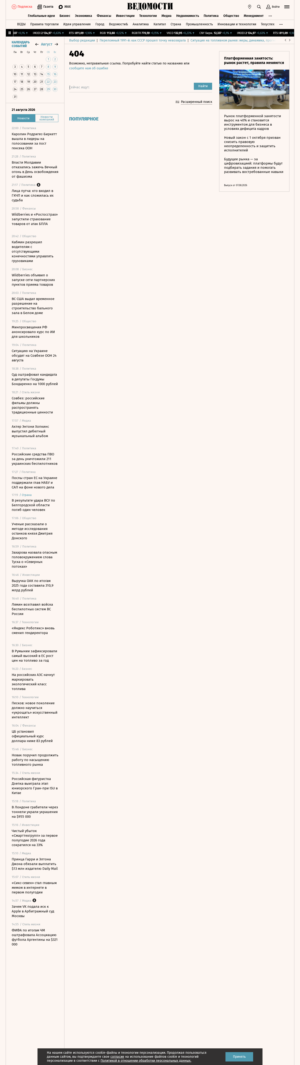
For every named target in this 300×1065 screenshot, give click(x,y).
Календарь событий (21, 44)
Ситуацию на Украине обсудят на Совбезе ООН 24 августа (34, 355)
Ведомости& (118, 24)
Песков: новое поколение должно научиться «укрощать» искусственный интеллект (34, 710)
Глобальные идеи (41, 16)
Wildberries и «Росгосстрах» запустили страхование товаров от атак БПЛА (35, 219)
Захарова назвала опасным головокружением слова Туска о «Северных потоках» (34, 559)
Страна (176, 24)
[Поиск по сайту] (259, 6)
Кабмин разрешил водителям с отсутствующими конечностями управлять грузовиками (32, 251)
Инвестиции (125, 16)
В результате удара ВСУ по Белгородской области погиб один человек (33, 505)
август (46, 44)
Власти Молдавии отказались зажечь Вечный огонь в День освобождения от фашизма (35, 169)
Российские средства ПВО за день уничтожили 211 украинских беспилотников (34, 459)
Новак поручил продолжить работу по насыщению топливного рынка (35, 760)
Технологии (148, 16)
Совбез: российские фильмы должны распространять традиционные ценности (32, 405)
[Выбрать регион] (249, 6)
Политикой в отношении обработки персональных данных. (146, 1061)
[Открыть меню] (286, 6)
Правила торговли (44, 24)
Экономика (83, 16)
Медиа (166, 16)
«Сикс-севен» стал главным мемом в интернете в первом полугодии (34, 887)
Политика (211, 16)
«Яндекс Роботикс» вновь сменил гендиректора (33, 630)
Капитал (160, 24)
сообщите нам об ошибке (88, 68)
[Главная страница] (150, 7)
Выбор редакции (82, 40)
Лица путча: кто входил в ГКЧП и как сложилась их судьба (32, 195)
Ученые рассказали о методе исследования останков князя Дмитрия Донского (32, 531)
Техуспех (267, 24)
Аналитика (141, 24)
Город (99, 24)
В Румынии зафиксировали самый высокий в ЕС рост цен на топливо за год (34, 656)
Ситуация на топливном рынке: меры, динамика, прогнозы (236, 40)
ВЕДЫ (21, 24)
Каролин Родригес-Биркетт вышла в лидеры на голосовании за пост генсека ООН (34, 141)
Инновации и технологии (237, 24)
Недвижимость (187, 16)
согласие (117, 1057)
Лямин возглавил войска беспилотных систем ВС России (32, 609)
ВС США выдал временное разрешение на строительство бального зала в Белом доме (33, 306)
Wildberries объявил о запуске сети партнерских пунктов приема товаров (33, 280)
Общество (231, 16)
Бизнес (65, 16)
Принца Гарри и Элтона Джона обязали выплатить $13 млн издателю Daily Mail (35, 864)
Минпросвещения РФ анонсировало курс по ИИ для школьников (33, 332)
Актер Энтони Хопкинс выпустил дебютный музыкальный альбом (30, 431)
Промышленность (199, 24)
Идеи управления (77, 24)
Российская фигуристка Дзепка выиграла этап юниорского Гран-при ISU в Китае (35, 786)
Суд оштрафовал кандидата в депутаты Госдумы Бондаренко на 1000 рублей (35, 379)
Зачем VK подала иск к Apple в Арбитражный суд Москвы (33, 911)
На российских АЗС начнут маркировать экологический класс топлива (33, 682)
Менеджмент (254, 16)
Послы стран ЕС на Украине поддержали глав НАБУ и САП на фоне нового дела (34, 482)
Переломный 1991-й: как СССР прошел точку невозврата (143, 40)
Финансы (104, 16)
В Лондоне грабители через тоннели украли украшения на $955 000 (35, 812)
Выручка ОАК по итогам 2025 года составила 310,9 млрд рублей (32, 585)
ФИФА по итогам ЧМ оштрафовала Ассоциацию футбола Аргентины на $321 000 (35, 937)
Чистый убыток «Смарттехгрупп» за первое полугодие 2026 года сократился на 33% (35, 838)
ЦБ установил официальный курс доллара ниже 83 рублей (32, 736)
